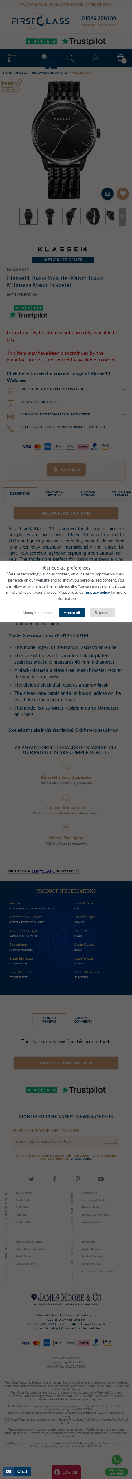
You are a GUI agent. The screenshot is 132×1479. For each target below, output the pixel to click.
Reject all (102, 613)
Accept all (72, 613)
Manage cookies (36, 613)
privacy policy (98, 593)
